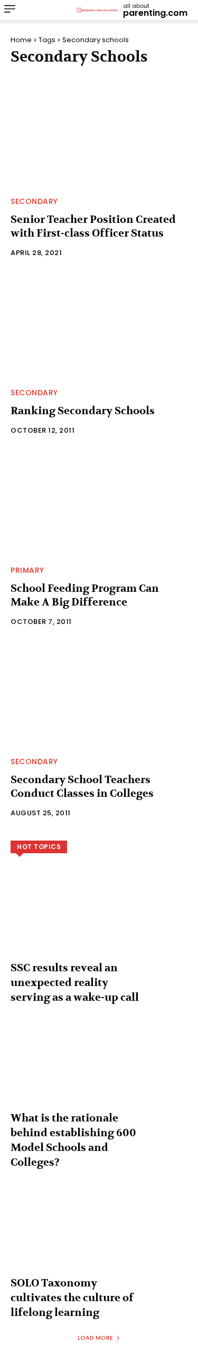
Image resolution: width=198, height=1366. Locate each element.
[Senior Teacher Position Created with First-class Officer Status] (99, 134)
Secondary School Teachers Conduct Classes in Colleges (82, 786)
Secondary (34, 201)
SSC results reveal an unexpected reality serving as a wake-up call (75, 982)
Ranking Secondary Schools (83, 410)
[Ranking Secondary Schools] (99, 325)
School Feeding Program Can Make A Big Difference (85, 595)
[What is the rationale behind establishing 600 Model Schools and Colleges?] (99, 1071)
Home (21, 40)
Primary (27, 570)
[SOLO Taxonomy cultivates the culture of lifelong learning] (99, 1236)
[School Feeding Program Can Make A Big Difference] (99, 503)
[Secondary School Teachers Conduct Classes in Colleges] (99, 694)
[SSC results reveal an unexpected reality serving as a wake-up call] (99, 921)
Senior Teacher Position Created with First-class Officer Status (93, 226)
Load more (95, 1337)
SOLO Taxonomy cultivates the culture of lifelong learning (72, 1297)
